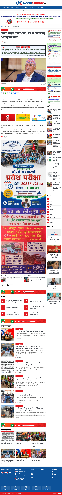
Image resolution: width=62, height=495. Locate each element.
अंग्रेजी (59, 3)
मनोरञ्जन (34, 10)
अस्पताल (22, 7)
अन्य (43, 10)
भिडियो (40, 10)
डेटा (52, 477)
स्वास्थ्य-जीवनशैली (33, 476)
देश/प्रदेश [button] (16, 10)
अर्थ (20, 10)
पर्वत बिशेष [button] (11, 10)
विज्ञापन (53, 473)
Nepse (12, 7)
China (4, 7)
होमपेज (3, 10)
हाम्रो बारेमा (53, 472)
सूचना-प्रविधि (25, 10)
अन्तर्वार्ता (29, 10)
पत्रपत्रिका (42, 472)
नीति (52, 476)
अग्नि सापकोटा (17, 7)
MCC (8, 7)
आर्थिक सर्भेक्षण (41, 7)
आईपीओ (26, 7)
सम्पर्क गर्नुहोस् (54, 474)
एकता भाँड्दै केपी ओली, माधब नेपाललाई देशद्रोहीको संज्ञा (23, 35)
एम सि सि (51, 222)
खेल (37, 10)
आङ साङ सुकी (35, 7)
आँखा (30, 7)
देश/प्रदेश (32, 473)
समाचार (7, 10)
